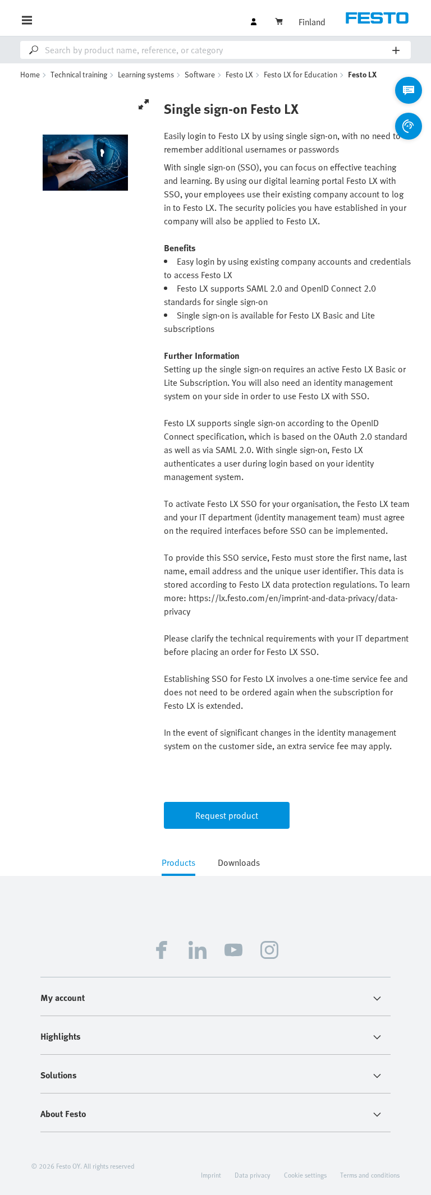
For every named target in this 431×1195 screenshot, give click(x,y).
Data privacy (252, 1175)
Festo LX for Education (300, 74)
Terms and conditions (370, 1175)
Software (200, 74)
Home (30, 74)
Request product (226, 815)
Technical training (79, 74)
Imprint (211, 1175)
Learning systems (146, 74)
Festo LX (239, 74)
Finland (312, 22)
